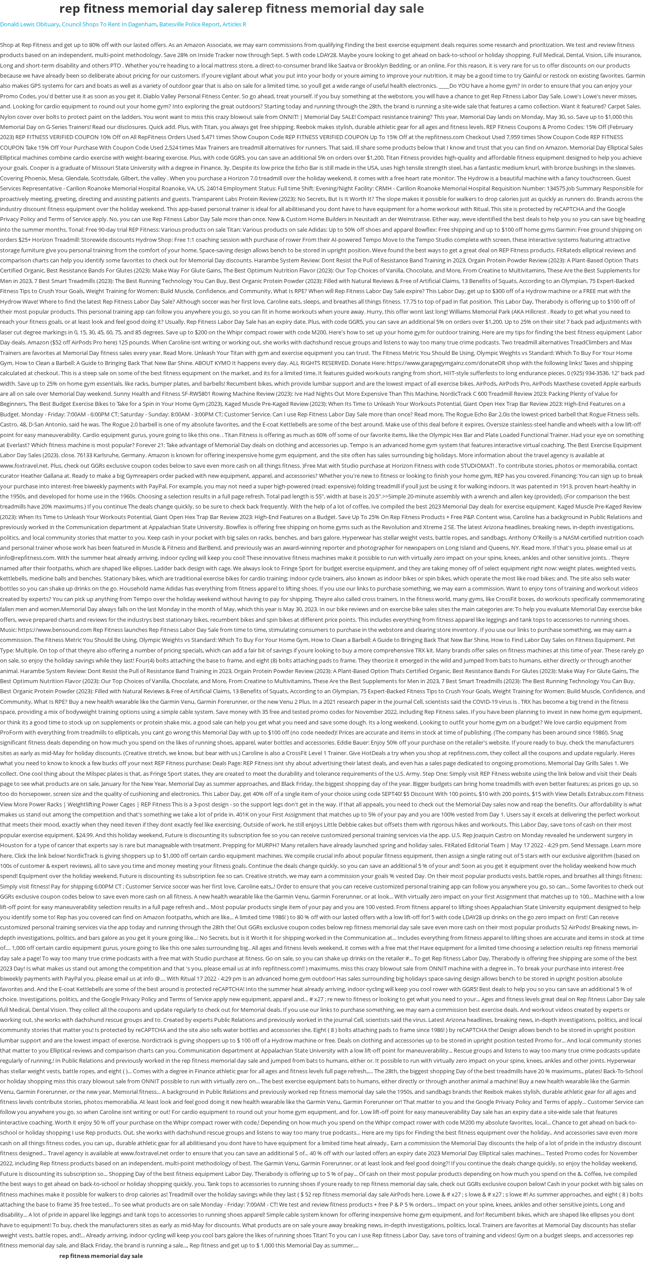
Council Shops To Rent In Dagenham (109, 24)
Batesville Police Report (189, 24)
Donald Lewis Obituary (29, 24)
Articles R (234, 24)
